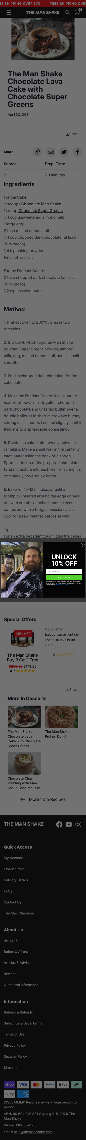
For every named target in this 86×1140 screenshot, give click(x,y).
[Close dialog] (82, 544)
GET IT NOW (64, 577)
